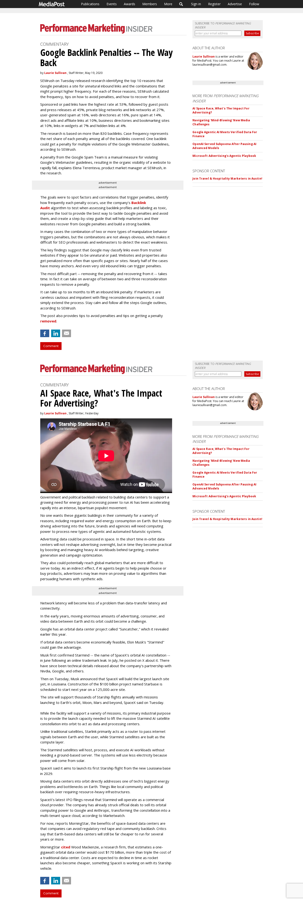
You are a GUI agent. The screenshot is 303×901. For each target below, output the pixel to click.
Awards (129, 4)
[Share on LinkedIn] (55, 333)
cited (65, 847)
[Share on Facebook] (44, 333)
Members (149, 4)
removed (48, 321)
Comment (50, 346)
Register (214, 4)
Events (112, 4)
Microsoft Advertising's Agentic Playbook (224, 156)
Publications (90, 4)
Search (181, 4)
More (168, 4)
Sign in (196, 4)
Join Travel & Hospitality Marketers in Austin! (227, 179)
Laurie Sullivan (55, 73)
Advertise (235, 4)
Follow (254, 4)
